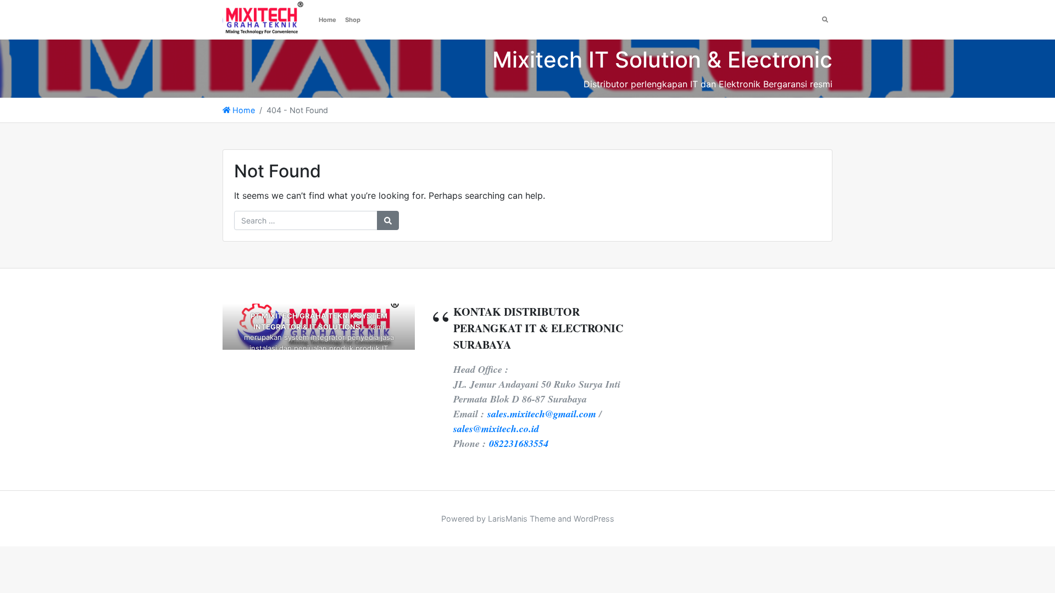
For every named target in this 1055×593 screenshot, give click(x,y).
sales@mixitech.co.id (496, 428)
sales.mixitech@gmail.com (541, 414)
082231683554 (518, 443)
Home (327, 20)
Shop (352, 20)
